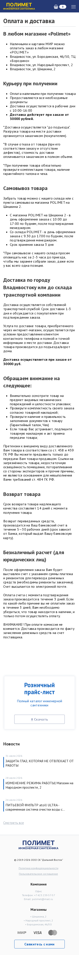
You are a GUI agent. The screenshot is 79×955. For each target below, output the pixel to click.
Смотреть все (13, 822)
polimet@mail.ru (42, 899)
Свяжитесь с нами (39, 944)
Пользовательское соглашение (38, 873)
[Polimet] (38, 844)
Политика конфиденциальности (38, 868)
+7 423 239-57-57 (44, 895)
